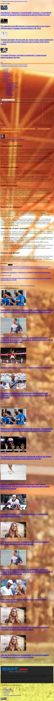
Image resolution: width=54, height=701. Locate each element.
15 (1, 372)
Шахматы (9, 93)
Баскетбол (6, 73)
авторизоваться (30, 285)
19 (1, 402)
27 (1, 493)
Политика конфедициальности (12, 695)
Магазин (6, 69)
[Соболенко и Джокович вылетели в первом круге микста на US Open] (13, 595)
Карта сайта (6, 692)
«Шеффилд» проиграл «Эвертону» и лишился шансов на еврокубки (25, 272)
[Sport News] (14, 1)
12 (1, 662)
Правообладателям (8, 691)
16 (1, 347)
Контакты (6, 694)
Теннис (5, 78)
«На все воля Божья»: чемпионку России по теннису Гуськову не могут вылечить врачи (25, 543)
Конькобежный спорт (12, 87)
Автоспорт (6, 79)
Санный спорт (10, 90)
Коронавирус (10, 84)
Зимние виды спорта (12, 83)
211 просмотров (5, 139)
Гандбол (8, 92)
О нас (4, 688)
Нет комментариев (19, 139)
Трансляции (9, 95)
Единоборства (8, 75)
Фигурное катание (11, 86)
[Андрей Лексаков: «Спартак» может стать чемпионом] (13, 363)
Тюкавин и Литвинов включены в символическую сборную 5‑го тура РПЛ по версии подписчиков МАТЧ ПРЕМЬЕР (25, 395)
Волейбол (6, 76)
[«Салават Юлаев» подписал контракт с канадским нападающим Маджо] (4, 52)
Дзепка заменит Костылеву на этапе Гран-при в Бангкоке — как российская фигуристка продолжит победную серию (27, 42)
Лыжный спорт (10, 89)
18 (1, 317)
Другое (5, 81)
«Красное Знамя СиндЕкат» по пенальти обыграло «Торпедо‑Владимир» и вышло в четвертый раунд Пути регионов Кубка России (27, 340)
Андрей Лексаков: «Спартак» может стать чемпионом (26, 368)
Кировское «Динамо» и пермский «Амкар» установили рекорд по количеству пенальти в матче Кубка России (26, 14)
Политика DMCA (7, 689)
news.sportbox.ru (12, 263)
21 (1, 463)
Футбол (5, 70)
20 (1, 606)
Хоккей (5, 72)
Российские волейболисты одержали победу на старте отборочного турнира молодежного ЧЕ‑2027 (25, 27)
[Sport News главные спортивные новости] (15, 672)
